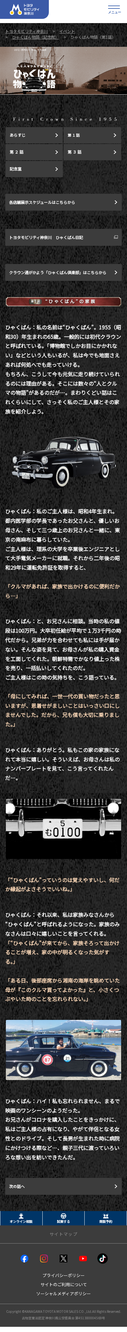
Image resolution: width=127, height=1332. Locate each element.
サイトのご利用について (63, 1284)
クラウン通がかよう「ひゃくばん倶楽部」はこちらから (57, 272)
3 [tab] (66, 104)
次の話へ (17, 1186)
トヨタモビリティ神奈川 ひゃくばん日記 (46, 237)
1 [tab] (56, 104)
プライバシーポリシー (63, 1275)
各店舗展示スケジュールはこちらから (42, 202)
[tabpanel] (63, 70)
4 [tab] (70, 104)
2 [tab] (61, 104)
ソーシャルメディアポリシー (63, 1293)
